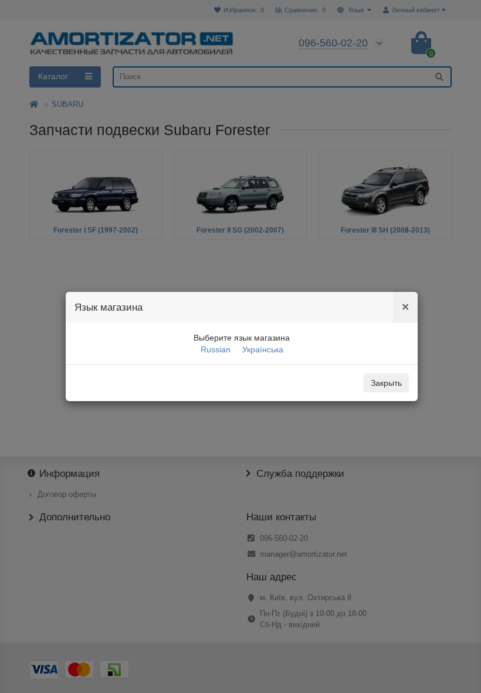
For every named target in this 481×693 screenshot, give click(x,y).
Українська (262, 349)
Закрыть (386, 383)
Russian (216, 349)
